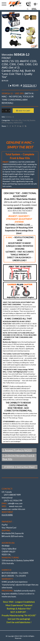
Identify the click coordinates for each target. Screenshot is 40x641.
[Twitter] (7, 126)
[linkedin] (20, 126)
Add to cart (24, 111)
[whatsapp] (23, 126)
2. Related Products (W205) (17, 450)
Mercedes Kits (16, 120)
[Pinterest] (15, 126)
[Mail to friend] (18, 126)
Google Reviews (34, 9)
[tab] (20, 134)
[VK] (12, 126)
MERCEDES (18, 123)
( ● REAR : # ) (22, 85)
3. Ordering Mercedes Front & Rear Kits (18, 457)
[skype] (25, 126)
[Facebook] (10, 126)
